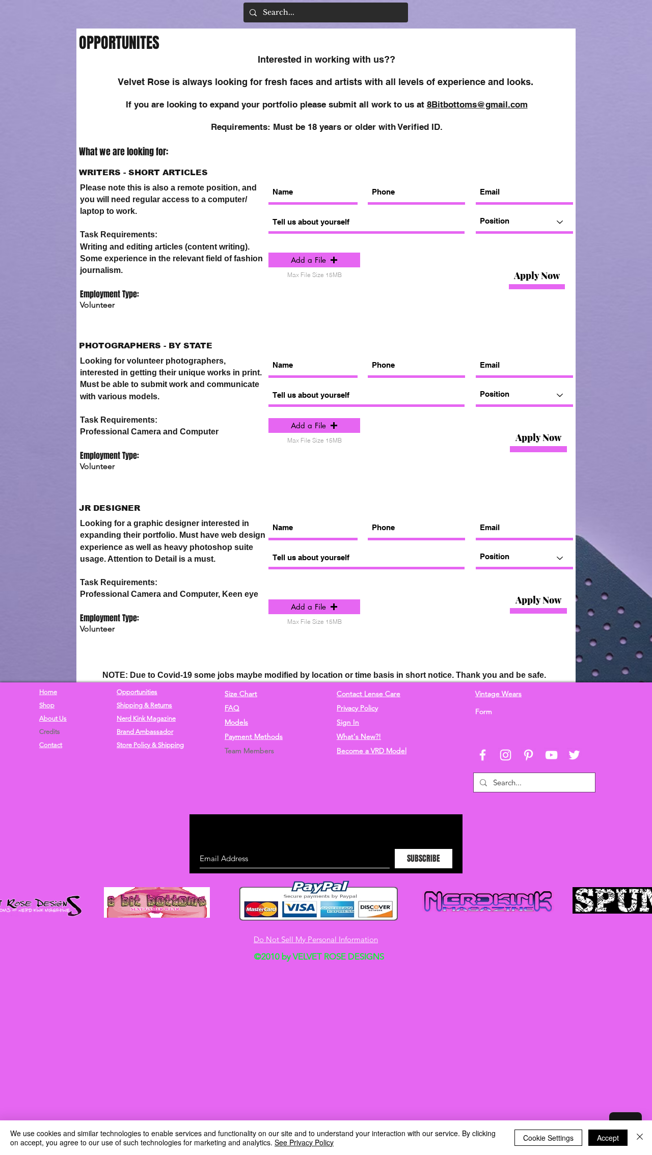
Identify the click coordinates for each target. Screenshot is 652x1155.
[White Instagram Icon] (505, 755)
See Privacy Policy (304, 1142)
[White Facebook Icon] (482, 755)
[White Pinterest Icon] (528, 755)
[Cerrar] (640, 1138)
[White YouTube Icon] (551, 755)
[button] (314, 260)
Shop (47, 705)
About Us (53, 718)
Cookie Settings (548, 1138)
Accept (608, 1138)
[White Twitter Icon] (574, 755)
